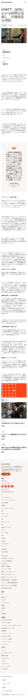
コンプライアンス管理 (6, 569)
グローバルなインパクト (6, 652)
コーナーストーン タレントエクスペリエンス (11, 625)
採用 (2, 511)
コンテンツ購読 (4, 532)
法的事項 (4, 680)
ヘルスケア (3, 600)
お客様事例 (4, 25)
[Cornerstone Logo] (6, 2)
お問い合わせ (4, 480)
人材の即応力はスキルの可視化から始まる (11, 401)
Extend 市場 (4, 552)
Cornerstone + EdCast (6, 636)
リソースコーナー (5, 663)
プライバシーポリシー (7, 683)
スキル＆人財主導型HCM (6, 561)
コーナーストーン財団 (6, 639)
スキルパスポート (5, 543)
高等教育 (3, 608)
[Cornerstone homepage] (14, 464)
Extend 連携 (4, 549)
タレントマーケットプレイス (7, 508)
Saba (2, 535)
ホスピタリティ (7, 57)
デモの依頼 (6, 474)
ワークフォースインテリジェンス (8, 500)
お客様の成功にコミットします (8, 628)
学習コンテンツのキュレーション (8, 574)
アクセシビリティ (5, 658)
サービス (3, 546)
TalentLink (3, 541)
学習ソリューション (5, 521)
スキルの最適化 (4, 502)
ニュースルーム (4, 644)
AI (1, 494)
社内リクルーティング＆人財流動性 (9, 585)
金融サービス (4, 597)
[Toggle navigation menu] (24, 2)
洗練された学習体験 (5, 566)
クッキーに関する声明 (7, 691)
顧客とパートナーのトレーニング (8, 571)
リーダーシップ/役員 (5, 622)
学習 (2, 524)
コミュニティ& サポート (6, 483)
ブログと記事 (4, 669)
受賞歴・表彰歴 (4, 655)
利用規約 (4, 687)
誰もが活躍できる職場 (6, 588)
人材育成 (3, 505)
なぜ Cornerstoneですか (6, 620)
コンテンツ (3, 530)
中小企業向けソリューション (7, 558)
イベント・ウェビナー (6, 666)
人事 (2, 519)
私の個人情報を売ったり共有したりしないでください (13, 694)
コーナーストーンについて (7, 633)
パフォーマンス (4, 516)
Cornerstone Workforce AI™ (7, 491)
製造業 (2, 605)
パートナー (3, 650)
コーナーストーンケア (6, 641)
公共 (2, 594)
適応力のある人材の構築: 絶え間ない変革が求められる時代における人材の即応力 (13, 444)
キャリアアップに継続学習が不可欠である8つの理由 (13, 431)
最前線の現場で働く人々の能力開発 (9, 580)
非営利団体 (3, 613)
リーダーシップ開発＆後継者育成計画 (9, 582)
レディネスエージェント (6, 497)
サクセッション (4, 513)
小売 (2, 610)
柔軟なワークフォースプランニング (9, 577)
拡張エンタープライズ (6, 527)
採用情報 (3, 647)
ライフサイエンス (5, 602)
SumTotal (3, 538)
